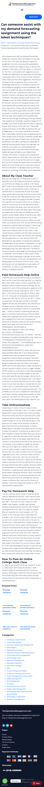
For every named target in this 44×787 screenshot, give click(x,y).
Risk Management (13, 681)
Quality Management (14, 679)
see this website (30, 543)
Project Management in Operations (19, 676)
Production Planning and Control (18, 673)
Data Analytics (12, 647)
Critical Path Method (14, 642)
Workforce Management (16, 699)
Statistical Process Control (16, 686)
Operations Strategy (14, 666)
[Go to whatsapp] (4, 781)
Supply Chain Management (16, 689)
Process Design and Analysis (17, 671)
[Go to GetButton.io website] (5, 785)
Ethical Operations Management (18, 655)
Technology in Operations (16, 697)
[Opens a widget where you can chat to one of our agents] (36, 783)
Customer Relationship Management (20, 645)
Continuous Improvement (16, 640)
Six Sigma (10, 684)
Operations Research (14, 663)
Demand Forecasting (14, 650)
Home (3, 43)
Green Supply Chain (14, 658)
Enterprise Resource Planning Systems (21, 653)
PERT (8, 668)
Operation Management (15, 660)
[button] (22, 9)
